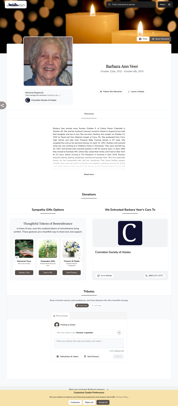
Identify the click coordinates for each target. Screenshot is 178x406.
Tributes (89, 291)
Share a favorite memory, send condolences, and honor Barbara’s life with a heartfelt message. (89, 300)
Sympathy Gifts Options (48, 210)
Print (145, 39)
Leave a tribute (137, 91)
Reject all (89, 402)
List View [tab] (97, 305)
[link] (24, 257)
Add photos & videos (69, 356)
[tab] (60, 315)
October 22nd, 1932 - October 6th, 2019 (122, 71)
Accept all (103, 402)
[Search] (109, 4)
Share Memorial (162, 39)
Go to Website (106, 275)
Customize (75, 402)
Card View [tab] (83, 305)
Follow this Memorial (112, 91)
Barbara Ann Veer (122, 66)
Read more (89, 174)
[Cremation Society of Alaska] (27, 100)
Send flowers (93, 356)
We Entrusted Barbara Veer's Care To (130, 210)
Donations (89, 194)
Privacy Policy (122, 397)
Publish (118, 356)
